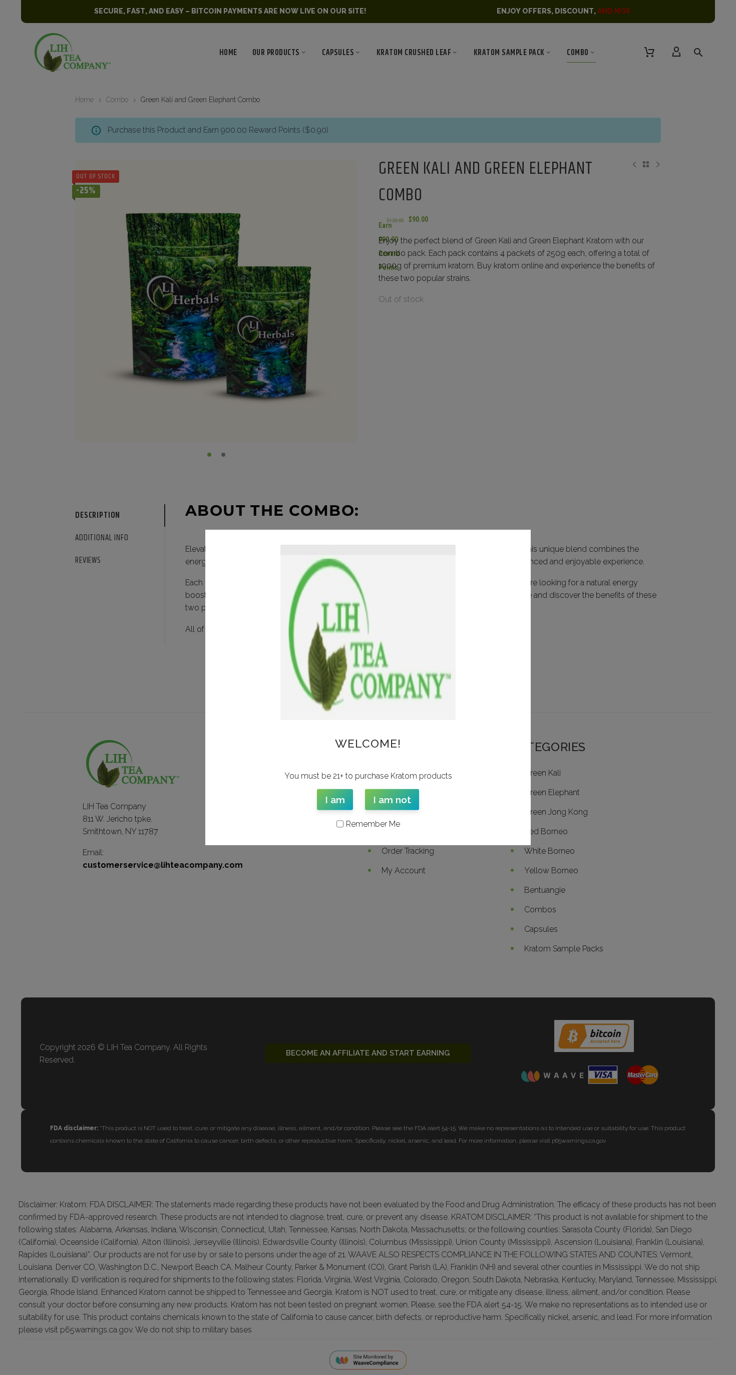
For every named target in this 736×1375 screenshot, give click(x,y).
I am (335, 799)
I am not (392, 799)
